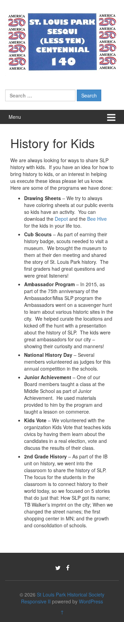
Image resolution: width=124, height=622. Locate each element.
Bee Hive (97, 218)
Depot (61, 218)
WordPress (91, 601)
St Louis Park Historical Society (70, 594)
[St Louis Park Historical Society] (62, 40)
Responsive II (36, 601)
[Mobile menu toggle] (111, 117)
